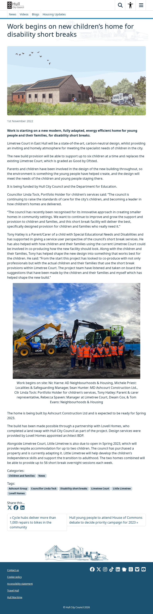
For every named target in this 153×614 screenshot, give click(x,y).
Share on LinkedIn (22, 507)
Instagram (105, 570)
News (12, 14)
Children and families (22, 475)
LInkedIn (117, 570)
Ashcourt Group (18, 488)
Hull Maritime (14, 597)
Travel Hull (13, 590)
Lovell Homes (17, 493)
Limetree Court (100, 488)
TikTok (111, 570)
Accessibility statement (20, 583)
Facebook (92, 570)
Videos (24, 14)
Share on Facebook (16, 507)
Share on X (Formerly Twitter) (9, 507)
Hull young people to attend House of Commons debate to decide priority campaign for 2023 (105, 520)
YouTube (143, 570)
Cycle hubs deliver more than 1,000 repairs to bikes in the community (33, 522)
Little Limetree (122, 488)
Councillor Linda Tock (43, 488)
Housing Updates (54, 14)
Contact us (13, 570)
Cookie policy (14, 577)
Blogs (35, 14)
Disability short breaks (73, 488)
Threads (130, 570)
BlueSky (137, 570)
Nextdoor (124, 570)
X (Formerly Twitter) (98, 570)
